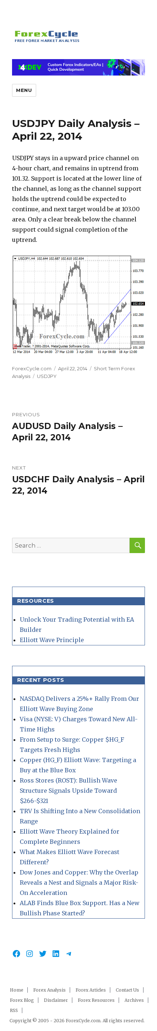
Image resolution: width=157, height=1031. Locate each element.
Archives (134, 1000)
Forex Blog (22, 1000)
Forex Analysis (49, 990)
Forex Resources (96, 1000)
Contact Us (127, 990)
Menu (24, 90)
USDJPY (47, 376)
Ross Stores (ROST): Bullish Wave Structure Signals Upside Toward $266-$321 (68, 790)
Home (16, 990)
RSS (14, 1010)
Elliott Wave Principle (52, 640)
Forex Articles (91, 990)
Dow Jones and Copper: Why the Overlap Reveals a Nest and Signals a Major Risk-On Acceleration (79, 882)
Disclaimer (56, 1000)
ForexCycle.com (31, 368)
